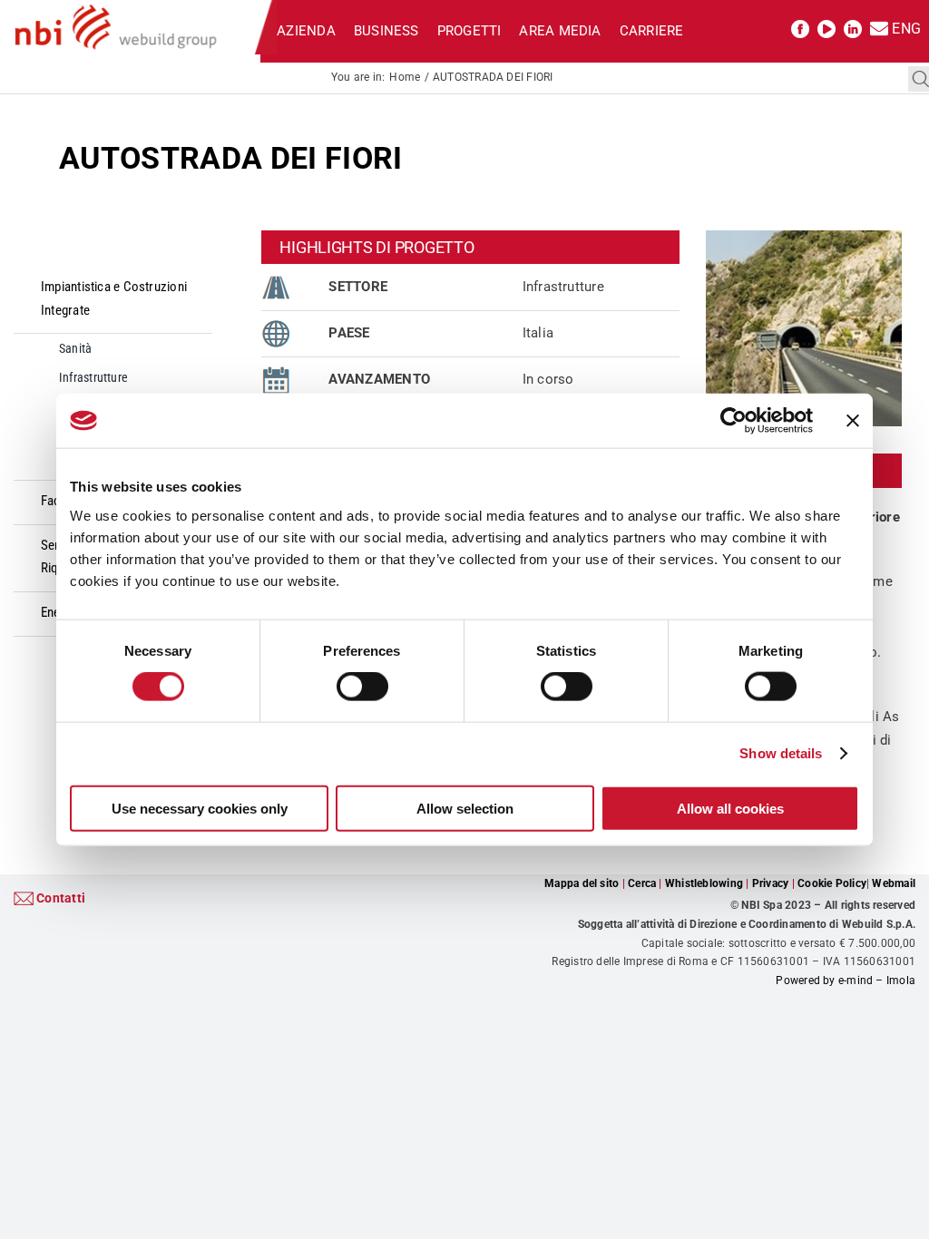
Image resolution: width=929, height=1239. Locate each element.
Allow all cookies (730, 807)
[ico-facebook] (800, 26)
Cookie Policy (831, 883)
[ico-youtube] (826, 26)
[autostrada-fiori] (804, 237)
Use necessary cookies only (200, 807)
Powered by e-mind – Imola (845, 980)
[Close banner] (852, 421)
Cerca (642, 883)
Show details (780, 753)
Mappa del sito (581, 883)
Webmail (893, 883)
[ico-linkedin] (853, 26)
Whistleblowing (704, 883)
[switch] (362, 686)
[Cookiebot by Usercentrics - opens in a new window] (733, 420)
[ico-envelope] (879, 26)
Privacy (770, 883)
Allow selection (464, 807)
